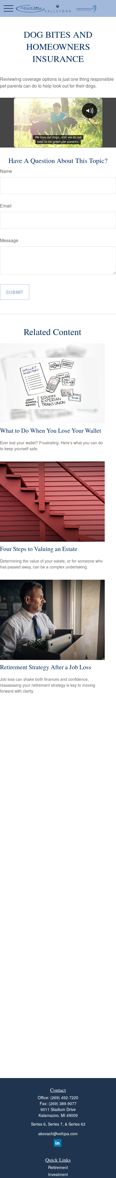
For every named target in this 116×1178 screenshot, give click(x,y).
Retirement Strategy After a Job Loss (45, 667)
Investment (58, 1174)
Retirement (58, 1167)
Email (6, 205)
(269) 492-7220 (64, 1097)
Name (6, 171)
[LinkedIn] (57, 1143)
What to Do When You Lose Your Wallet (50, 430)
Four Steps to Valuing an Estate (38, 549)
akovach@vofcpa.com (58, 1133)
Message (9, 240)
